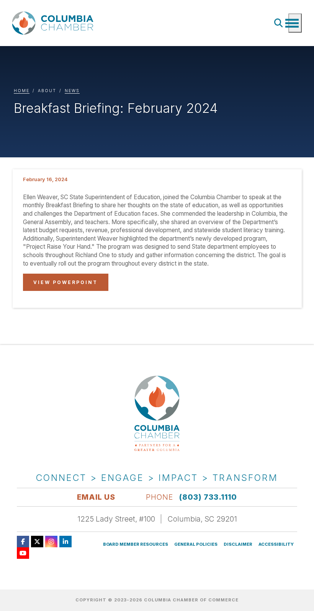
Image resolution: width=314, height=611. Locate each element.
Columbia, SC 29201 (202, 518)
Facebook (23, 541)
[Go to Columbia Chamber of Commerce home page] (54, 23)
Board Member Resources (135, 544)
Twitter (37, 541)
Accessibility (276, 544)
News (72, 90)
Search (279, 23)
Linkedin (65, 541)
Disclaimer (238, 544)
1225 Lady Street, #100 (116, 518)
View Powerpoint (65, 282)
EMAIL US (96, 497)
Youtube (23, 553)
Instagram (51, 541)
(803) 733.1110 (208, 497)
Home (21, 90)
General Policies (196, 544)
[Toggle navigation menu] (295, 23)
